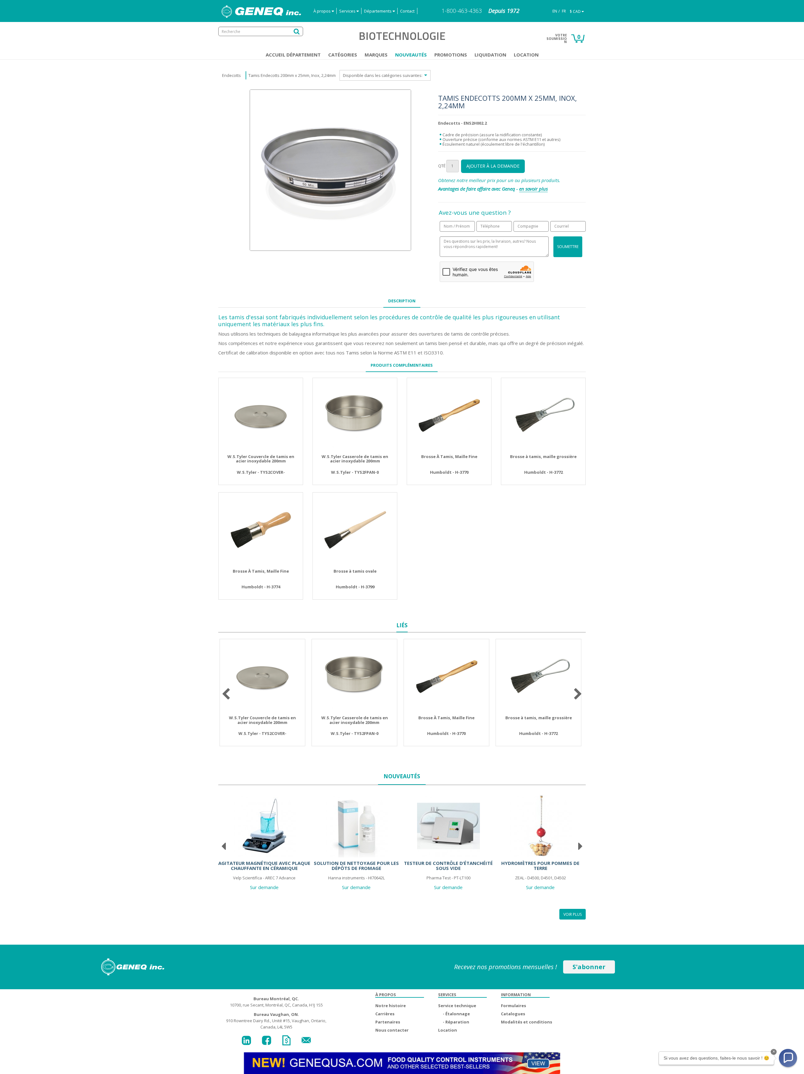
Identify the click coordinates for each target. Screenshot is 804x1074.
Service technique (457, 1005)
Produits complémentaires (402, 365)
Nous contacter (392, 1030)
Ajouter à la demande (492, 166)
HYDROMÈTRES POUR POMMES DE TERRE (540, 866)
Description (402, 301)
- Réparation (456, 1022)
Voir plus (572, 914)
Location (526, 54)
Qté (442, 166)
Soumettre (568, 246)
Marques (376, 54)
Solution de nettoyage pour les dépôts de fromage (356, 866)
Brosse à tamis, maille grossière (543, 456)
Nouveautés (411, 54)
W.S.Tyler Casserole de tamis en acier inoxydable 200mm (355, 458)
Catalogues (513, 1014)
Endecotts (231, 75)
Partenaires (387, 1022)
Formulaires (513, 1005)
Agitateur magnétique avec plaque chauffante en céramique (264, 866)
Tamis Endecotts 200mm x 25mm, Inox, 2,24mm (292, 75)
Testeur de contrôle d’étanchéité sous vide (448, 866)
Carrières (384, 1014)
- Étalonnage (456, 1014)
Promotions (450, 54)
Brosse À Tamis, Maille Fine (449, 456)
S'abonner (589, 967)
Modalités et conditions (526, 1022)
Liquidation (490, 54)
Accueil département (293, 54)
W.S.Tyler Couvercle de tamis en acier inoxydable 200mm (260, 458)
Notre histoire (390, 1005)
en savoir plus (533, 189)
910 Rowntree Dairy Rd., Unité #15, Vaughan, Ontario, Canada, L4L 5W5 (276, 1021)
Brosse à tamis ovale (355, 571)
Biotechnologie (402, 35)
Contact (407, 11)
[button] (788, 1058)
